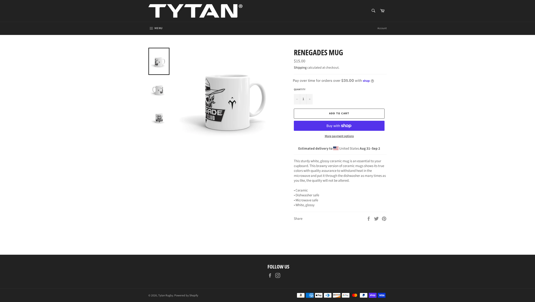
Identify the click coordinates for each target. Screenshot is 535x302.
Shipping (300, 67)
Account (382, 28)
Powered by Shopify (186, 295)
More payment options (339, 136)
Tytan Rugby (165, 295)
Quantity (299, 89)
